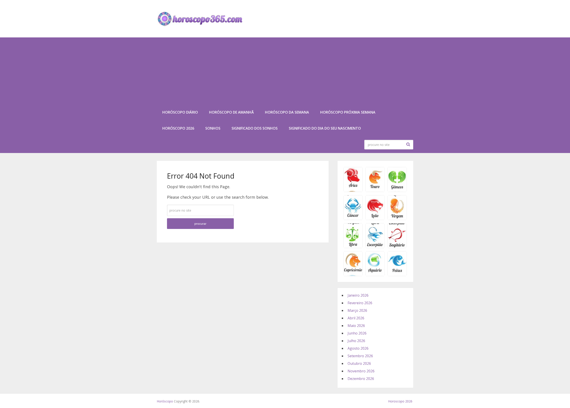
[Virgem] (397, 218)
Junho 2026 (357, 333)
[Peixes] (397, 274)
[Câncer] (353, 218)
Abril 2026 (356, 318)
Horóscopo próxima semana (347, 112)
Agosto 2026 (358, 348)
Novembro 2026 (361, 371)
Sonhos (212, 128)
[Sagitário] (397, 246)
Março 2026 (357, 310)
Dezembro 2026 (361, 378)
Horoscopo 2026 (400, 401)
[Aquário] (375, 274)
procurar (408, 144)
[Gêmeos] (397, 190)
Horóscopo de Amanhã (231, 112)
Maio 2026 (356, 325)
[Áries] (353, 190)
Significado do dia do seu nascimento (325, 128)
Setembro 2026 (360, 355)
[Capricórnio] (353, 274)
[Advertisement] (285, 71)
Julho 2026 (356, 340)
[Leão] (375, 218)
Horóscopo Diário (180, 112)
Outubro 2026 (359, 363)
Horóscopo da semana (287, 112)
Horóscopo (165, 401)
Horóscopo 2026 (178, 128)
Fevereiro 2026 (360, 302)
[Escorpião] (375, 246)
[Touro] (375, 190)
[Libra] (353, 246)
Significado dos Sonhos (255, 128)
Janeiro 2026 (358, 295)
